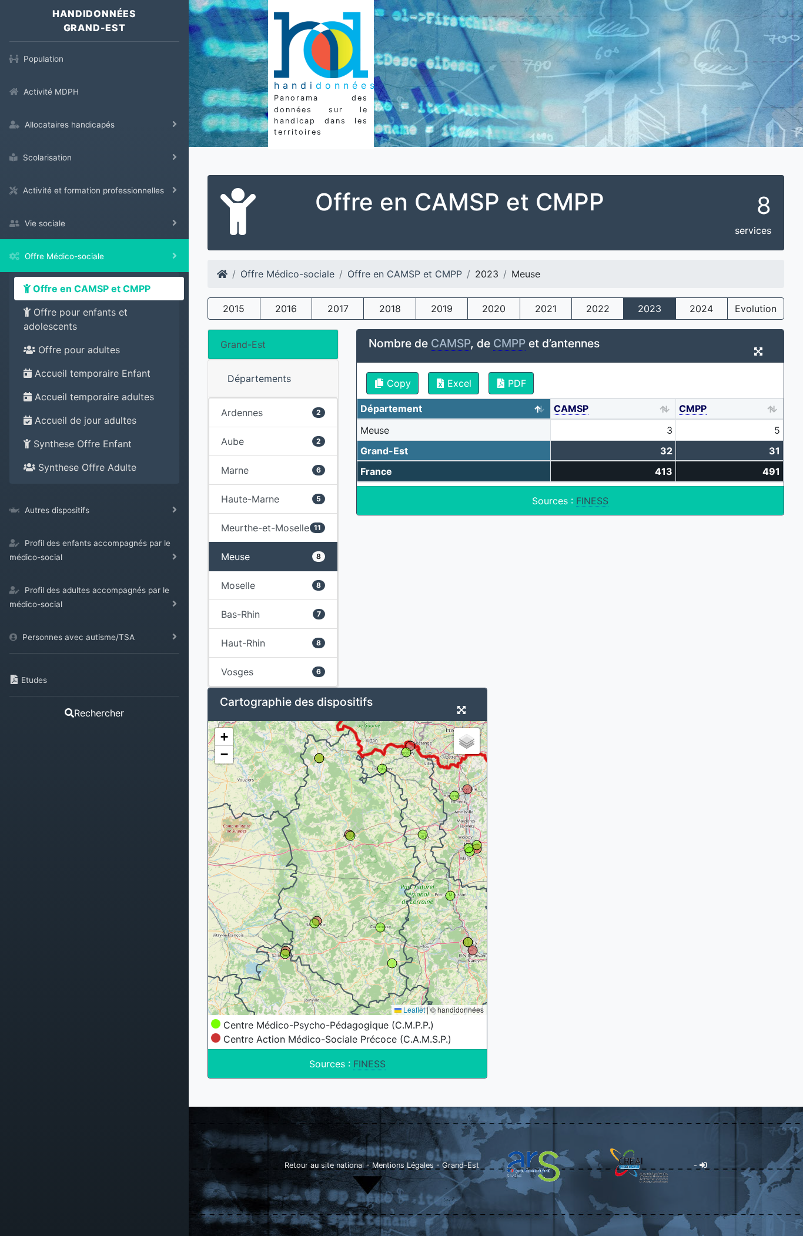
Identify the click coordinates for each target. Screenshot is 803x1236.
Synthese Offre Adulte (85, 467)
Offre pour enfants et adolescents (76, 319)
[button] (224, 737)
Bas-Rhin (271, 614)
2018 (390, 308)
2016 (286, 308)
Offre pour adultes (77, 350)
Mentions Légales (404, 1165)
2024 (701, 308)
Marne (271, 470)
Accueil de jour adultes (84, 420)
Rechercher (99, 713)
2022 (598, 308)
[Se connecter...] (703, 1165)
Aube (271, 441)
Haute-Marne (271, 499)
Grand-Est (243, 344)
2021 (546, 308)
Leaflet (413, 1009)
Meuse (271, 556)
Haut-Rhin (271, 643)
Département (391, 408)
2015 (234, 308)
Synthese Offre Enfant (81, 444)
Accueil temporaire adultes (93, 397)
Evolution (756, 308)
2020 (494, 308)
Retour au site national (324, 1165)
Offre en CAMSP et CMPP (90, 288)
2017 (338, 308)
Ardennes (271, 412)
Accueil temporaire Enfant (91, 373)
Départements (259, 378)
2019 (442, 308)
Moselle (271, 585)
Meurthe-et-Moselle (271, 528)
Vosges (271, 672)
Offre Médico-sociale (287, 274)
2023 (649, 308)
